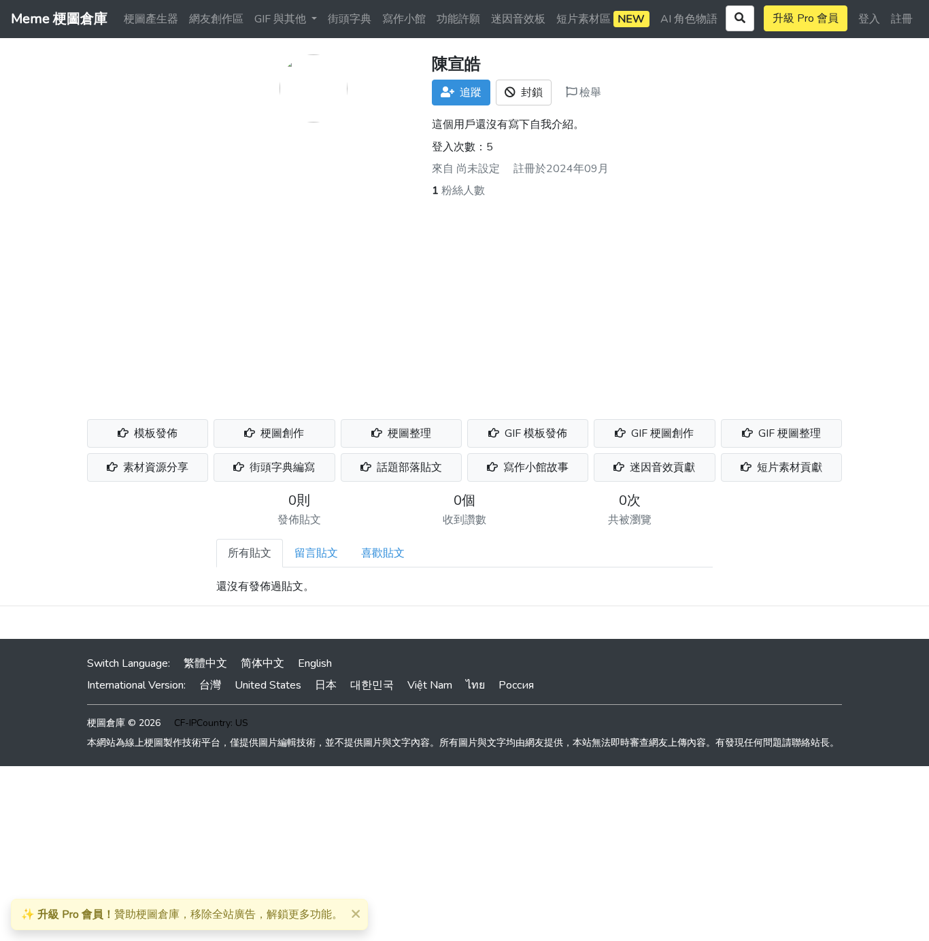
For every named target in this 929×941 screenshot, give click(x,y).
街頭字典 (349, 19)
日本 (326, 685)
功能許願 (458, 19)
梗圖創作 (281, 433)
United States (268, 685)
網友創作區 (216, 19)
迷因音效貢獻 (661, 467)
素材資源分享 (154, 467)
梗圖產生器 (151, 19)
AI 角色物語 (688, 19)
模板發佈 (154, 433)
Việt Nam (429, 685)
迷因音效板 (518, 19)
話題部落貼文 (408, 467)
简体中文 (262, 663)
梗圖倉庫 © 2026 (124, 722)
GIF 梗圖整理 (788, 433)
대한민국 (372, 685)
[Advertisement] (464, 300)
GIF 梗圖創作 (661, 433)
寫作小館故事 (535, 467)
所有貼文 (249, 553)
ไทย (475, 685)
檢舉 (589, 92)
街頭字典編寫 (281, 467)
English (315, 663)
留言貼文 (316, 553)
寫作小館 (404, 19)
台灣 (210, 685)
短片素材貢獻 (788, 467)
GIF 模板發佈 (534, 433)
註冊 (902, 19)
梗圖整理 (408, 433)
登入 (869, 19)
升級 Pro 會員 (806, 18)
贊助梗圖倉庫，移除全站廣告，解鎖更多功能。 (182, 914)
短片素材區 (600, 19)
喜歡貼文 (383, 553)
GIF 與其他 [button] (281, 19)
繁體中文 (205, 663)
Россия (516, 685)
